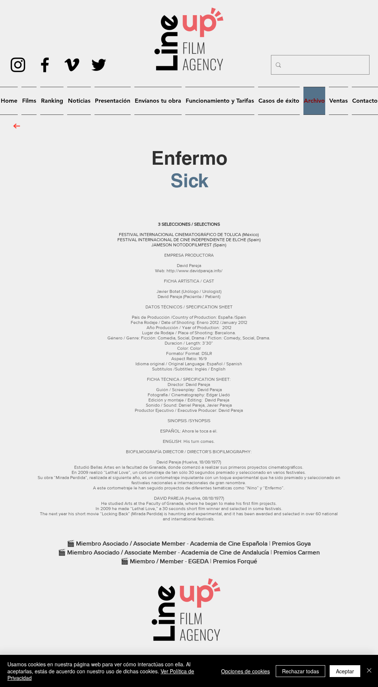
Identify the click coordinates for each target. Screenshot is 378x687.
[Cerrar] (369, 671)
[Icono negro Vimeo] (72, 65)
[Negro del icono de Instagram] (18, 65)
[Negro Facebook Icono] (45, 65)
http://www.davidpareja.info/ (194, 270)
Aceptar (345, 671)
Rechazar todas (300, 671)
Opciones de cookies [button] (245, 671)
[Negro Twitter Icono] (99, 65)
